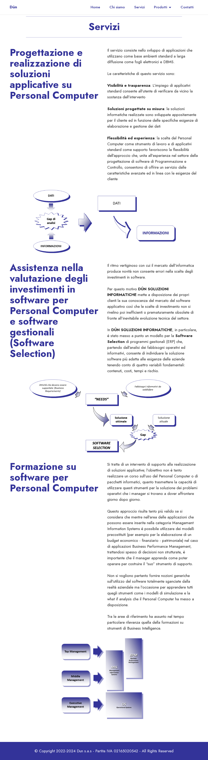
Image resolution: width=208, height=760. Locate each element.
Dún (13, 7)
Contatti (187, 7)
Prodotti (160, 7)
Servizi (139, 7)
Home (95, 7)
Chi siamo (117, 7)
